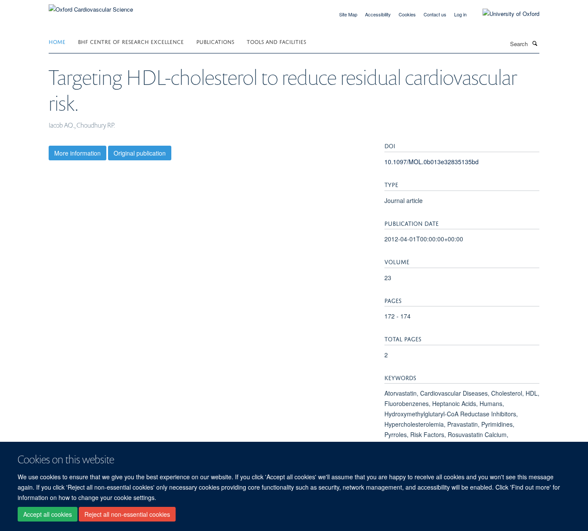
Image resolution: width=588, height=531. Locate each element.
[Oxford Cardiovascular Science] (91, 6)
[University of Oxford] (504, 14)
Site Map (348, 14)
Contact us (435, 14)
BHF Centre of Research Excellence (131, 41)
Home (57, 41)
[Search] (534, 43)
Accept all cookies (47, 514)
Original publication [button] (140, 153)
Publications (215, 41)
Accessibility (378, 14)
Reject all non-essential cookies (127, 514)
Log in (460, 14)
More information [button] (77, 153)
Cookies (407, 14)
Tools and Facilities (276, 41)
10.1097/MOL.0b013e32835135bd (431, 161)
